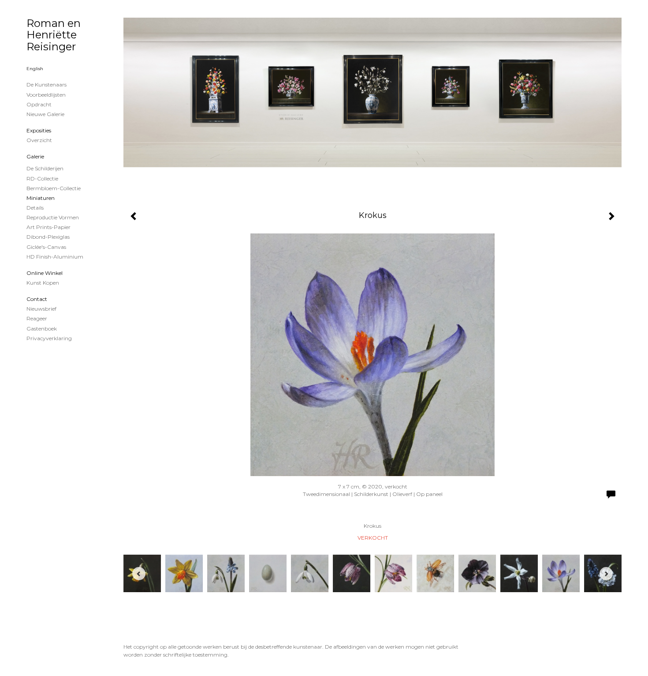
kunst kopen (42, 282)
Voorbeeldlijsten (46, 94)
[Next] (606, 573)
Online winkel (44, 273)
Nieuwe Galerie (45, 114)
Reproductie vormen (52, 217)
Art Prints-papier (48, 227)
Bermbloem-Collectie (53, 188)
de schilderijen (44, 168)
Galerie (35, 156)
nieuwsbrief (41, 308)
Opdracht (39, 104)
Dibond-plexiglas (48, 236)
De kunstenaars (46, 84)
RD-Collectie (42, 178)
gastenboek (41, 328)
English (34, 68)
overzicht (39, 140)
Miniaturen (40, 198)
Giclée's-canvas (46, 247)
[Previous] (138, 573)
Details (35, 207)
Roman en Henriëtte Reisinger (53, 35)
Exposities (38, 130)
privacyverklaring (49, 338)
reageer (36, 318)
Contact (36, 299)
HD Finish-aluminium (54, 256)
